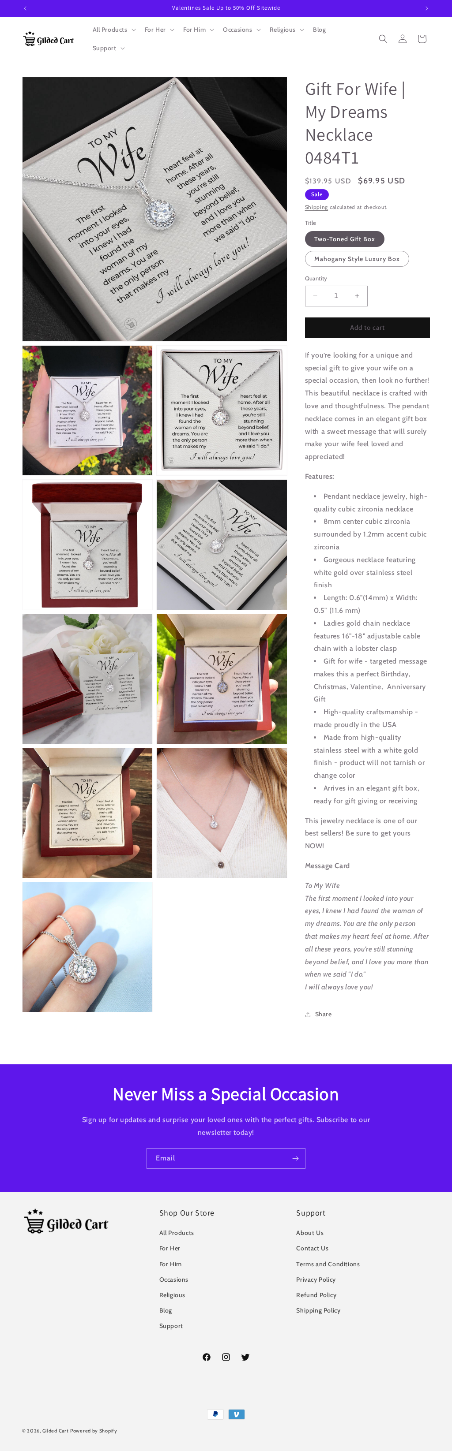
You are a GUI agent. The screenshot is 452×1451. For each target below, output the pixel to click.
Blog (165, 1310)
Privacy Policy (315, 1279)
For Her (170, 1248)
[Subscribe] (295, 1158)
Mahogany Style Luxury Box (357, 259)
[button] (113, 29)
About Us (310, 1233)
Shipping (316, 207)
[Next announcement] (427, 8)
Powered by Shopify (93, 1431)
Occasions (173, 1279)
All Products (176, 1233)
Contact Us (312, 1248)
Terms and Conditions (328, 1264)
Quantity (316, 278)
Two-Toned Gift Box (344, 239)
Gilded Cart (55, 1431)
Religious (172, 1295)
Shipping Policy (318, 1310)
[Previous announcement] (25, 8)
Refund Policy (316, 1295)
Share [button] (323, 1014)
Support (171, 1326)
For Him (170, 1264)
